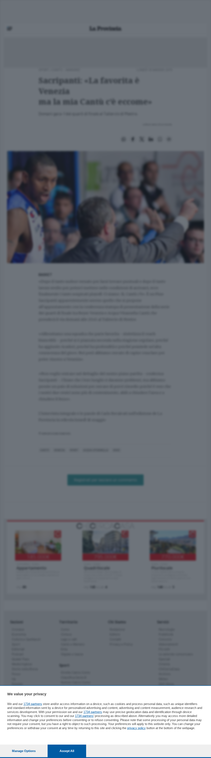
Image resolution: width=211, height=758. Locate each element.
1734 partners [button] (32, 704)
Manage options (24, 751)
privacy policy (136, 728)
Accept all (67, 751)
